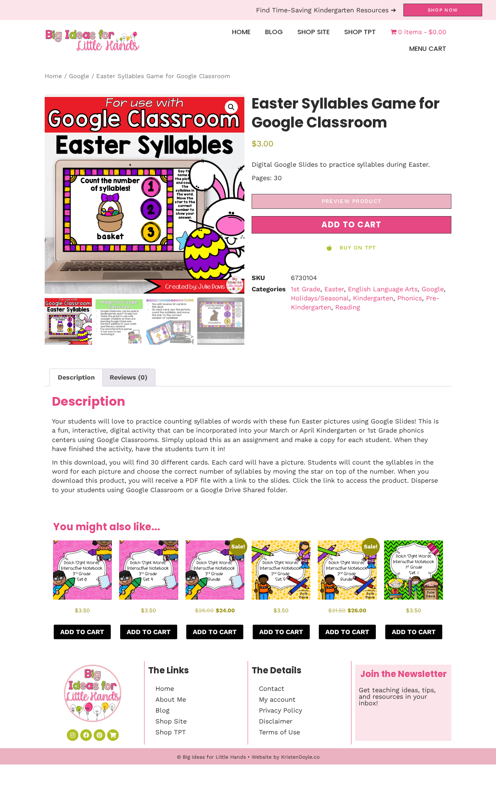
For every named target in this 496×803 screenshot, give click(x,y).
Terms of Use (279, 732)
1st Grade (305, 289)
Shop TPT (360, 31)
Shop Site (313, 31)
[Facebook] (86, 735)
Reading (347, 307)
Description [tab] (76, 377)
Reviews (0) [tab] (128, 377)
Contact (271, 688)
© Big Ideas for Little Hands (211, 757)
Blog (274, 31)
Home (241, 31)
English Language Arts (383, 289)
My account (277, 699)
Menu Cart (427, 48)
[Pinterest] (99, 735)
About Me (170, 699)
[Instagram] (72, 735)
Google (79, 76)
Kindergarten (373, 298)
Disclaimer (275, 721)
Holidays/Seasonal (320, 298)
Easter (334, 289)
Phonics (409, 298)
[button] (231, 107)
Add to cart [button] (82, 632)
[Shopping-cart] (113, 735)
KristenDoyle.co (300, 757)
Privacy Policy (280, 710)
